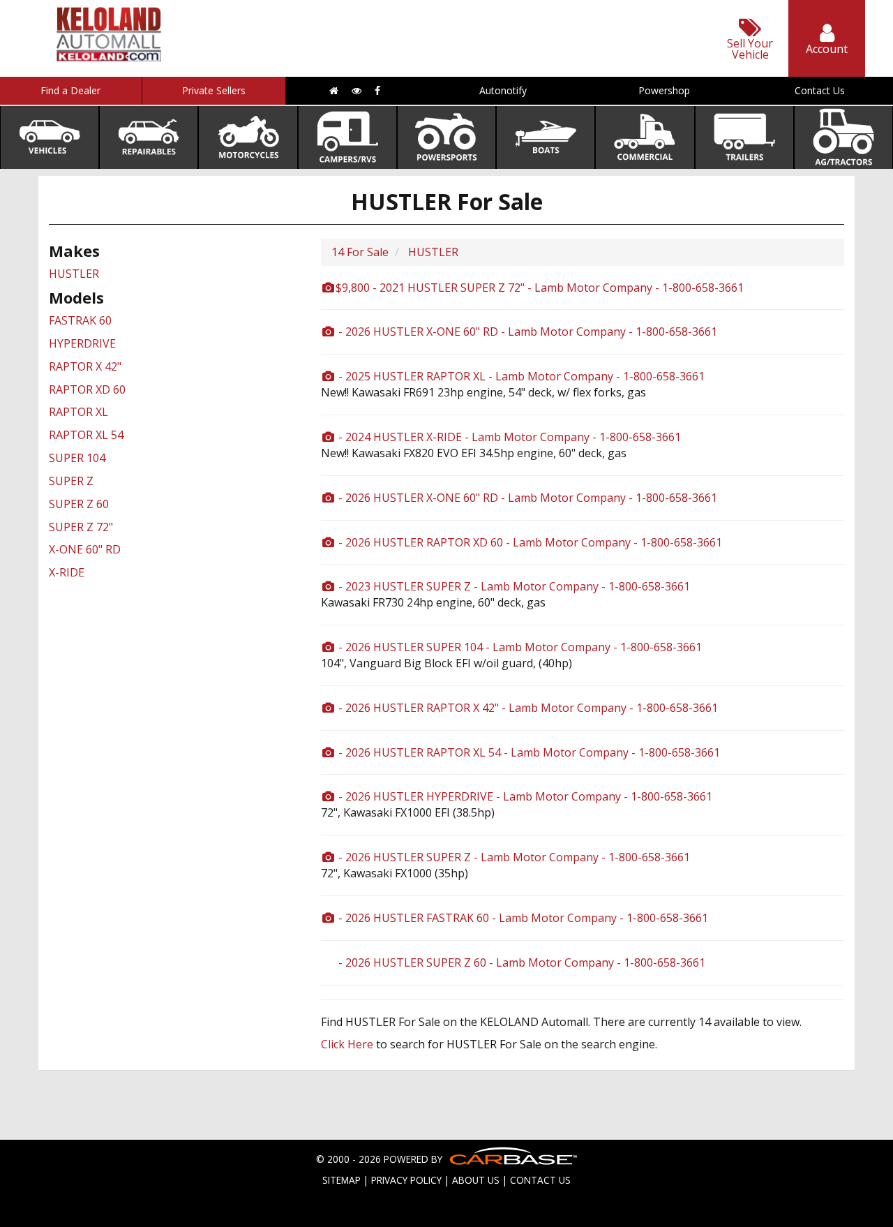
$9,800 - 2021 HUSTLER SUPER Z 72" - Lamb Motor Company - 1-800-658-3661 (540, 287)
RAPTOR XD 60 (87, 389)
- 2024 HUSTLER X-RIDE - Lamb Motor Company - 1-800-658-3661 (508, 437)
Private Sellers (214, 90)
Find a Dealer (70, 90)
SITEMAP (341, 1180)
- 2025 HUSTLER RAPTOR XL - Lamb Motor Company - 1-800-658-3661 (520, 376)
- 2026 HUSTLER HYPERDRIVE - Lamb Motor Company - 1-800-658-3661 (524, 796)
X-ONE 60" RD (85, 549)
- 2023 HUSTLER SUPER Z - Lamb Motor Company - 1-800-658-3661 (513, 586)
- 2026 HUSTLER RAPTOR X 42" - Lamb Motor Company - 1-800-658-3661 (527, 707)
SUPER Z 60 (79, 504)
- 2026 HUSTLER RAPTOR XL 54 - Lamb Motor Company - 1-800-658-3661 (528, 752)
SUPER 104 (77, 458)
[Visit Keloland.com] (108, 57)
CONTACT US (540, 1180)
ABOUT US (476, 1180)
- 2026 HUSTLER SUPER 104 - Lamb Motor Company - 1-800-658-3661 (519, 647)
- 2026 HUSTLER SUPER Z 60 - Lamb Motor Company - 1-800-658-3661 (520, 962)
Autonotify (503, 90)
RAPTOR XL (78, 411)
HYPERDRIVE (82, 343)
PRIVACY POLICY (406, 1180)
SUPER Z (71, 481)
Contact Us (820, 90)
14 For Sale (360, 252)
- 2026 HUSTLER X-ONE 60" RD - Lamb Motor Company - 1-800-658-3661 (526, 331)
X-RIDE (66, 572)
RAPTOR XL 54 (86, 435)
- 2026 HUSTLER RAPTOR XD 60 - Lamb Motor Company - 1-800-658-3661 (529, 542)
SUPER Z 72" (81, 527)
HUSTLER (74, 273)
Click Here (347, 1044)
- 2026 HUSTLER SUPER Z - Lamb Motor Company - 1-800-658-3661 (513, 857)
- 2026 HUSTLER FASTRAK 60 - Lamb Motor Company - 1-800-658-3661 (522, 917)
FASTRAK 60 (80, 320)
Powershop (664, 90)
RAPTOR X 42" (85, 366)
